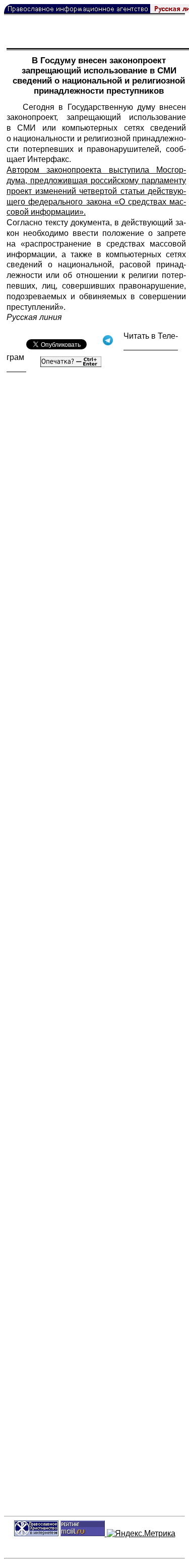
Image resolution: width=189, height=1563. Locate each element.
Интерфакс (48, 159)
